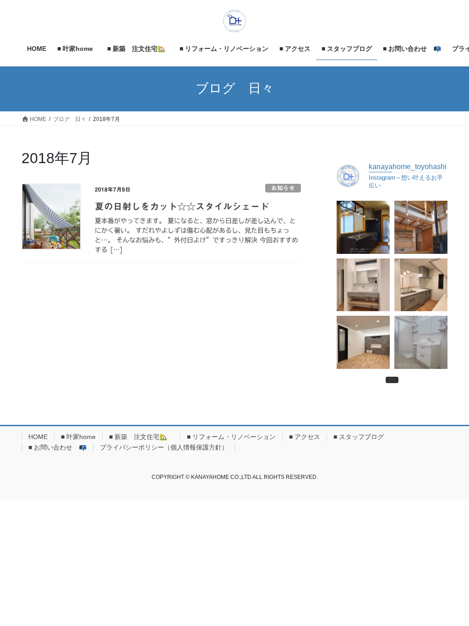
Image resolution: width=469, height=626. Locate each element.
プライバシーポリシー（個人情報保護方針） (164, 447)
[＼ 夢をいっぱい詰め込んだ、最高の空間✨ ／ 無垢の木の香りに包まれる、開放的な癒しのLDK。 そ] (420, 227)
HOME (38, 436)
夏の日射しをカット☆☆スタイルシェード (182, 206)
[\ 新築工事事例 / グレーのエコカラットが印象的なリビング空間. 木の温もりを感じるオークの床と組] (363, 342)
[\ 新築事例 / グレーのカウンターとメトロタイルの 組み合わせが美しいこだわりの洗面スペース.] (363, 285)
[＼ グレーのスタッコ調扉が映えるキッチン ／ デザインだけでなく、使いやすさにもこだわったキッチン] (420, 285)
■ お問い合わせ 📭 (57, 447)
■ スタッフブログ (358, 436)
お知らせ (283, 188)
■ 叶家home (78, 436)
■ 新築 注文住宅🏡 (141, 436)
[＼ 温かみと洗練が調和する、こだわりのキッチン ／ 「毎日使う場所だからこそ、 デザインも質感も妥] (363, 227)
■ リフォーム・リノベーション (231, 436)
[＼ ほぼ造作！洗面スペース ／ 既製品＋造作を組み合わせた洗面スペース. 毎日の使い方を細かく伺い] (420, 342)
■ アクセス (304, 436)
